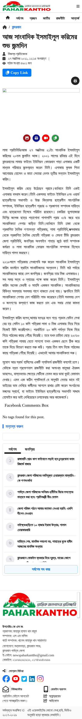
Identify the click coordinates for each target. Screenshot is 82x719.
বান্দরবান (16, 27)
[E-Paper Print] (36, 138)
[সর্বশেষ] (19, 15)
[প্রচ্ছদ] (33, 15)
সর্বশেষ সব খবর (41, 569)
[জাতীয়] (46, 15)
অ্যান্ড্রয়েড (55, 696)
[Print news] (75, 81)
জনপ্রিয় (30, 449)
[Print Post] (26, 138)
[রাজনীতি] (60, 15)
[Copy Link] (55, 138)
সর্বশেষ (13, 449)
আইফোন (54, 701)
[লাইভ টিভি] (45, 138)
